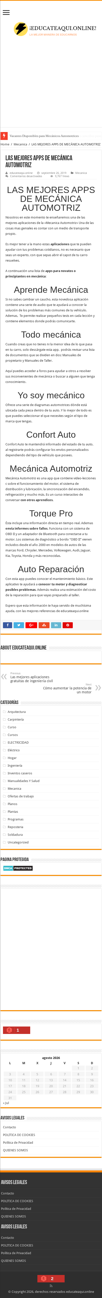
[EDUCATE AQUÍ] (51, 29)
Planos (12, 804)
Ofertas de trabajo (21, 796)
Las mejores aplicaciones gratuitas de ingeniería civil (31, 677)
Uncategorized (18, 842)
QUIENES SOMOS (15, 1150)
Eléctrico (14, 750)
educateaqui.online (21, 173)
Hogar (12, 758)
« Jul (6, 1103)
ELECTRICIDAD (18, 742)
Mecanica (20, 144)
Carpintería (16, 719)
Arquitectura (17, 712)
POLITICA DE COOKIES (19, 1135)
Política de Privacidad (18, 1142)
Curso (12, 727)
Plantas (13, 811)
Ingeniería (15, 765)
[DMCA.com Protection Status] (18, 868)
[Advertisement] (51, 89)
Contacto (9, 1127)
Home (4, 144)
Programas (16, 819)
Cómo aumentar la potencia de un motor (67, 688)
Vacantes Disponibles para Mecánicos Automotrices (44, 136)
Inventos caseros (20, 773)
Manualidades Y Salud (24, 781)
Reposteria (15, 827)
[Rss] (51, 1286)
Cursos (13, 735)
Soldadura (15, 835)
